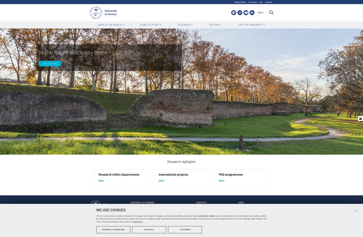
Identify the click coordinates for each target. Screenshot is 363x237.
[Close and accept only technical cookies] (356, 210)
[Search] (270, 13)
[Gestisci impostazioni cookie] (360, 118)
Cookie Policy (137, 222)
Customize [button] (185, 230)
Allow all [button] (149, 230)
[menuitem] (111, 24)
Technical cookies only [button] (113, 230)
